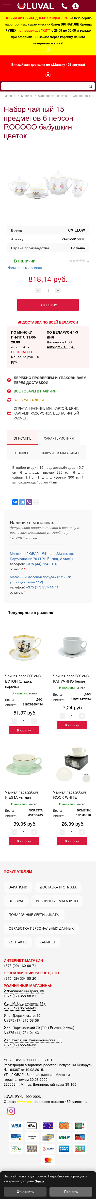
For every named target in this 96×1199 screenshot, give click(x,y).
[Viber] (29, 502)
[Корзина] (88, 6)
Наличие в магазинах (24, 263)
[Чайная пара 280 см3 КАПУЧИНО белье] (72, 647)
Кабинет (47, 942)
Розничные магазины (57, 901)
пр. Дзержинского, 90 (23, 1015)
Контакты (18, 942)
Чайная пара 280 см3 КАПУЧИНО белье (71, 678)
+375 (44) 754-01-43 (42, 563)
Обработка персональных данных (41, 928)
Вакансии (18, 887)
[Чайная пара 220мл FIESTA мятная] (24, 763)
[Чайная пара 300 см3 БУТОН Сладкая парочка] (24, 647)
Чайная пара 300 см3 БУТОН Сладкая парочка (23, 681)
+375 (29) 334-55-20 (20, 978)
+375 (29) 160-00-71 (20, 965)
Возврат (16, 901)
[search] (90, 86)
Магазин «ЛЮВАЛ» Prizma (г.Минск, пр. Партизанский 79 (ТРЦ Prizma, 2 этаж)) (42, 556)
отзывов (57, 1101)
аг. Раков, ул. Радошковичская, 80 (34, 1039)
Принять (71, 1191)
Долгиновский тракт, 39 (25, 990)
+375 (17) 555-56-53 (20, 1044)
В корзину (24, 730)
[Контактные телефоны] (75, 6)
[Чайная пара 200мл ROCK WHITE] (72, 763)
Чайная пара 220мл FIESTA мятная (21, 794)
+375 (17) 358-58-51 (20, 995)
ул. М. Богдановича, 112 (26, 1003)
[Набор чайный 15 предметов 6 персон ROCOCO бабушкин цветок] (48, 185)
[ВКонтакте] (15, 502)
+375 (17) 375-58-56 (22, 1020)
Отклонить (25, 1191)
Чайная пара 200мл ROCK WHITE (69, 794)
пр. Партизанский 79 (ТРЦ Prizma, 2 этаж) (40, 1027)
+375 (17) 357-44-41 (42, 587)
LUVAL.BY (11, 1096)
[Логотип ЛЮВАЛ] (35, 6)
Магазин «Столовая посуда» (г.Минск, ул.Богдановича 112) (41, 579)
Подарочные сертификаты (34, 914)
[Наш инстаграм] (11, 1110)
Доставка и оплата (58, 887)
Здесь (39, 1181)
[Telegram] (22, 502)
